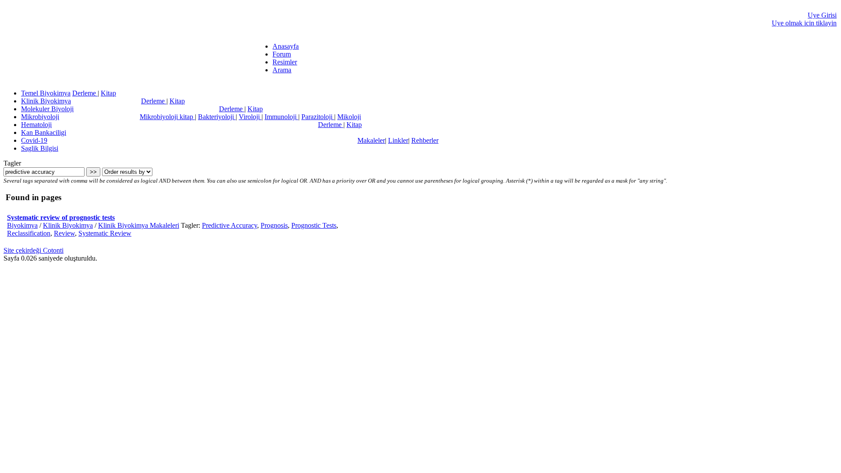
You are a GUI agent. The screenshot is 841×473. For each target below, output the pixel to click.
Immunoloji (281, 116)
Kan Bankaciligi (43, 132)
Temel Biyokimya (46, 93)
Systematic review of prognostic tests (61, 217)
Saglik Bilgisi (39, 148)
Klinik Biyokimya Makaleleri (138, 225)
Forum (281, 54)
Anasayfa (285, 46)
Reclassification (28, 233)
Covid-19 (34, 140)
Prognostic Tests (313, 225)
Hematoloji (36, 124)
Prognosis (274, 225)
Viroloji (250, 116)
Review (64, 233)
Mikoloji (349, 116)
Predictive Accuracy (229, 225)
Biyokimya (22, 225)
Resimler (284, 62)
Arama (281, 70)
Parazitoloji (317, 116)
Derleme (85, 93)
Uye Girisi (822, 15)
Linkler (398, 140)
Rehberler (424, 140)
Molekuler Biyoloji (47, 109)
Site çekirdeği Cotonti (34, 250)
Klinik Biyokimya (46, 101)
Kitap (108, 93)
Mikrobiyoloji (40, 116)
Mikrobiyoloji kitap (167, 116)
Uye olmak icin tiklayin (804, 23)
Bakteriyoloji (217, 116)
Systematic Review (104, 233)
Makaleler (371, 140)
